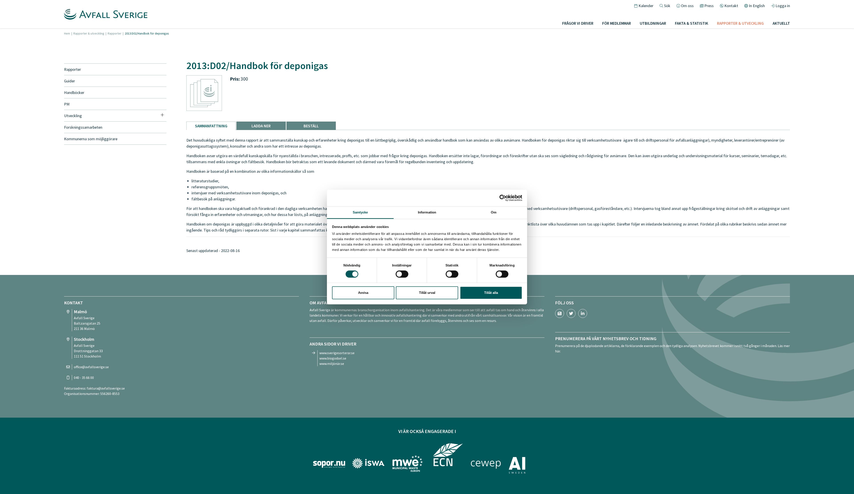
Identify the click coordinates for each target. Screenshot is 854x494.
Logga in (782, 5)
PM (67, 104)
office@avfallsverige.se (91, 367)
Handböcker (74, 92)
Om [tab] (493, 212)
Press (709, 5)
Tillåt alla (491, 293)
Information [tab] (427, 212)
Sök (667, 5)
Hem (67, 33)
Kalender (645, 5)
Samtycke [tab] (360, 212)
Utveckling (73, 115)
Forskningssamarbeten (83, 127)
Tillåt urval (427, 293)
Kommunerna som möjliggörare (90, 138)
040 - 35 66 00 (84, 377)
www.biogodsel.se (332, 358)
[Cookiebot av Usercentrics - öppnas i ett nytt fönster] (502, 198)
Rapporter (114, 33)
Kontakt (731, 5)
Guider (69, 80)
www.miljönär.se (331, 363)
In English (757, 5)
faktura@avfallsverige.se (106, 388)
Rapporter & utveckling (88, 33)
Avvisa (363, 293)
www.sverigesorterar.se (336, 353)
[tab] (211, 126)
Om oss (687, 5)
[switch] (402, 274)
